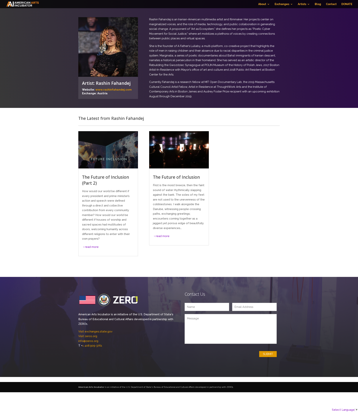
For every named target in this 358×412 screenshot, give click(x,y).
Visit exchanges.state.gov (95, 331)
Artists (302, 4)
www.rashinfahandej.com (113, 89)
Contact (331, 4)
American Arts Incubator (91, 387)
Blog (318, 4)
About (262, 4)
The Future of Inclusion (176, 177)
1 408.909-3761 (92, 345)
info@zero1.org (88, 341)
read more (92, 247)
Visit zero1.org (87, 336)
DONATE (346, 4)
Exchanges (282, 4)
